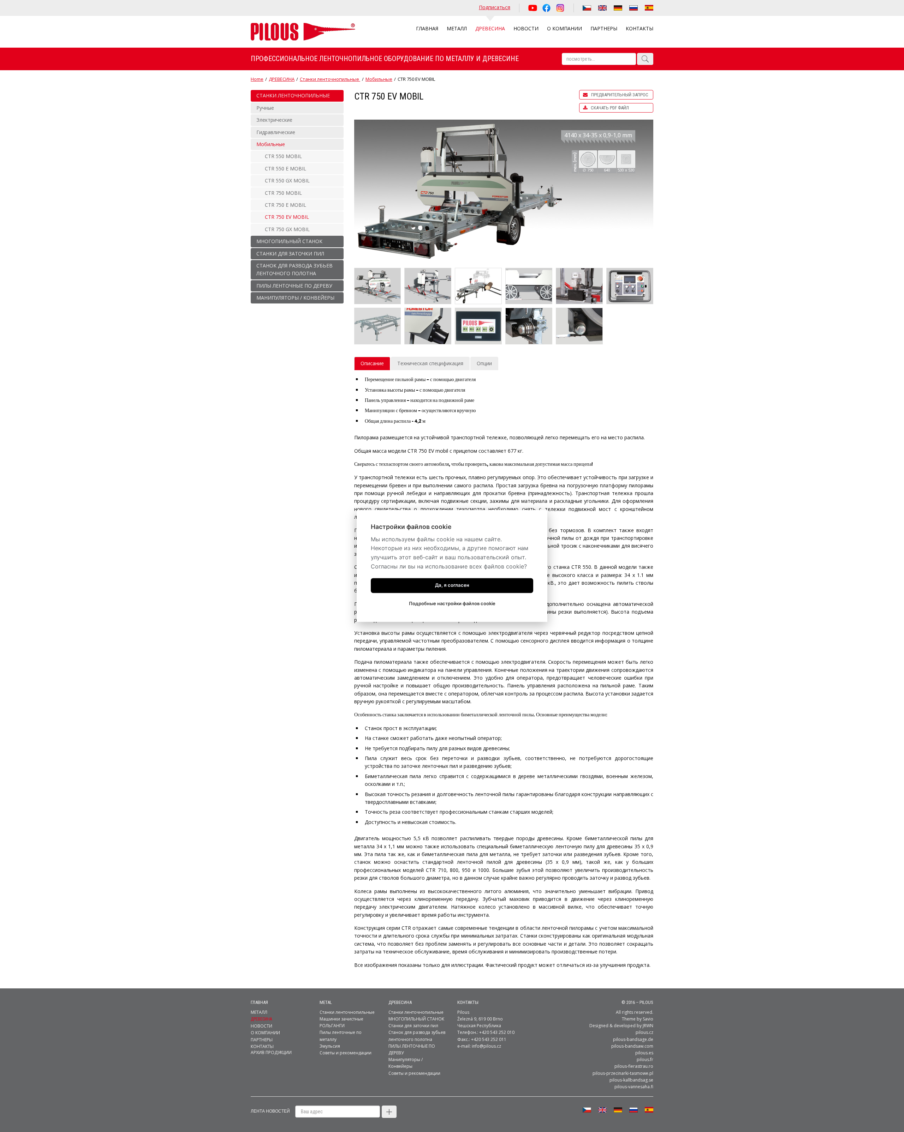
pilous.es (644, 1053)
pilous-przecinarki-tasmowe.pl (623, 1073)
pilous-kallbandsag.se (631, 1080)
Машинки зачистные (341, 1019)
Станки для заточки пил (413, 1026)
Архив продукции (271, 1052)
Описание (372, 363)
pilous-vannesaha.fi (633, 1087)
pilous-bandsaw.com (632, 1046)
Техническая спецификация (430, 363)
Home (257, 79)
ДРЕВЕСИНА (282, 79)
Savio (648, 1019)
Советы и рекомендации (345, 1053)
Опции (484, 363)
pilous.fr (645, 1059)
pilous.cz (644, 1032)
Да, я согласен (452, 585)
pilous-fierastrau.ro (633, 1066)
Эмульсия (330, 1046)
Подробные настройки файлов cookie (452, 604)
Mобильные (378, 79)
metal (326, 1002)
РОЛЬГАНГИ (332, 1026)
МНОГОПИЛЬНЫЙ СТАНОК (416, 1019)
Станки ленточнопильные (330, 79)
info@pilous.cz (486, 1046)
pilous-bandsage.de (633, 1039)
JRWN (648, 1026)
